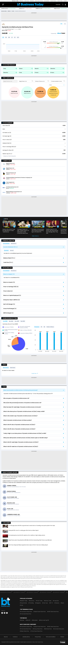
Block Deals (6, 367)
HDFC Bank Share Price (53, 611)
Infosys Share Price (38, 629)
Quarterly (6, 250)
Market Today (24, 600)
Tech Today (39, 600)
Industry (57, 603)
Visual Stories (24, 603)
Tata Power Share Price (37, 631)
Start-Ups (45, 603)
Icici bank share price (59, 629)
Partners (62, 636)
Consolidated (6, 243)
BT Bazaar (21, 0)
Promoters (37, 326)
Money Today (48, 600)
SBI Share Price (48, 629)
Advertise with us (26, 636)
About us (6, 636)
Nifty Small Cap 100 (44, 620)
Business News (4, 11)
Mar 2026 (11, 321)
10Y (18, 37)
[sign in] (65, 4)
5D (6, 37)
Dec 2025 (17, 321)
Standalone (13, 243)
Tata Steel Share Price (26, 614)
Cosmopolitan (46, 0)
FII (41, 326)
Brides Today (60, 0)
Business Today (15, 0)
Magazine (38, 603)
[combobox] (19, 81)
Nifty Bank (35, 620)
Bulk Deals (12, 367)
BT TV (6, 219)
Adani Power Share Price (40, 611)
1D (3, 37)
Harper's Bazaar (53, 0)
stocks (13, 11)
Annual (11, 250)
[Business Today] (30, 4)
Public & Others (50, 326)
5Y (14, 37)
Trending (32, 603)
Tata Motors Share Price (26, 611)
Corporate (56, 600)
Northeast (32, 0)
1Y (12, 37)
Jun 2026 (5, 321)
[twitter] (7, 613)
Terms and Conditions (50, 636)
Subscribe (58, 4)
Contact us (15, 636)
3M (9, 37)
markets (9, 11)
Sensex (22, 620)
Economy (32, 600)
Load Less (34, 373)
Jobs (22, 605)
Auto (63, 603)
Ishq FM (65, 0)
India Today (26, 0)
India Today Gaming (39, 0)
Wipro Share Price (25, 631)
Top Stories (6, 523)
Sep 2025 (23, 321)
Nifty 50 (28, 620)
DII (44, 326)
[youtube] (4, 613)
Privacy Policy (38, 636)
